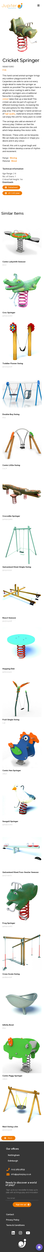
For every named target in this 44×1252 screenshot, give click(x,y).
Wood (14, 161)
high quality (10, 114)
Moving (13, 158)
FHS (4, 70)
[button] (39, 1247)
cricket (5, 99)
